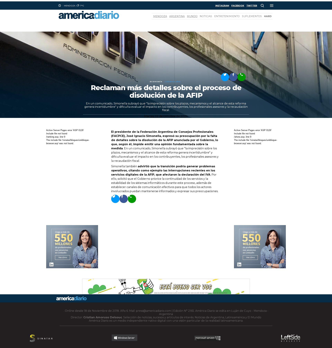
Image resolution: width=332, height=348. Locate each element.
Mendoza (160, 16)
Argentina (177, 16)
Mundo (192, 16)
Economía (156, 82)
